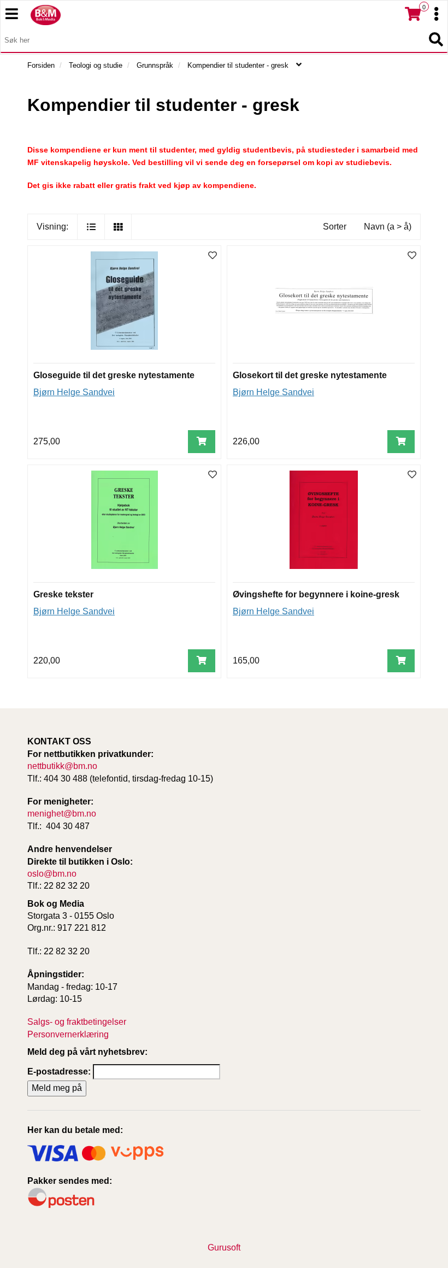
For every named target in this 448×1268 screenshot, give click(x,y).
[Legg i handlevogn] (201, 442)
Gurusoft (224, 1247)
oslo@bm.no (51, 873)
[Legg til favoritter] (212, 256)
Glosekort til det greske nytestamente (310, 375)
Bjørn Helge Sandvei (74, 392)
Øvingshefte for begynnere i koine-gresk (316, 594)
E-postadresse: (59, 1071)
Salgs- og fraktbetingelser (76, 1021)
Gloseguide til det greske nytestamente (113, 375)
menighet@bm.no (61, 813)
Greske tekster (63, 594)
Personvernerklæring (68, 1034)
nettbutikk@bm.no (62, 766)
